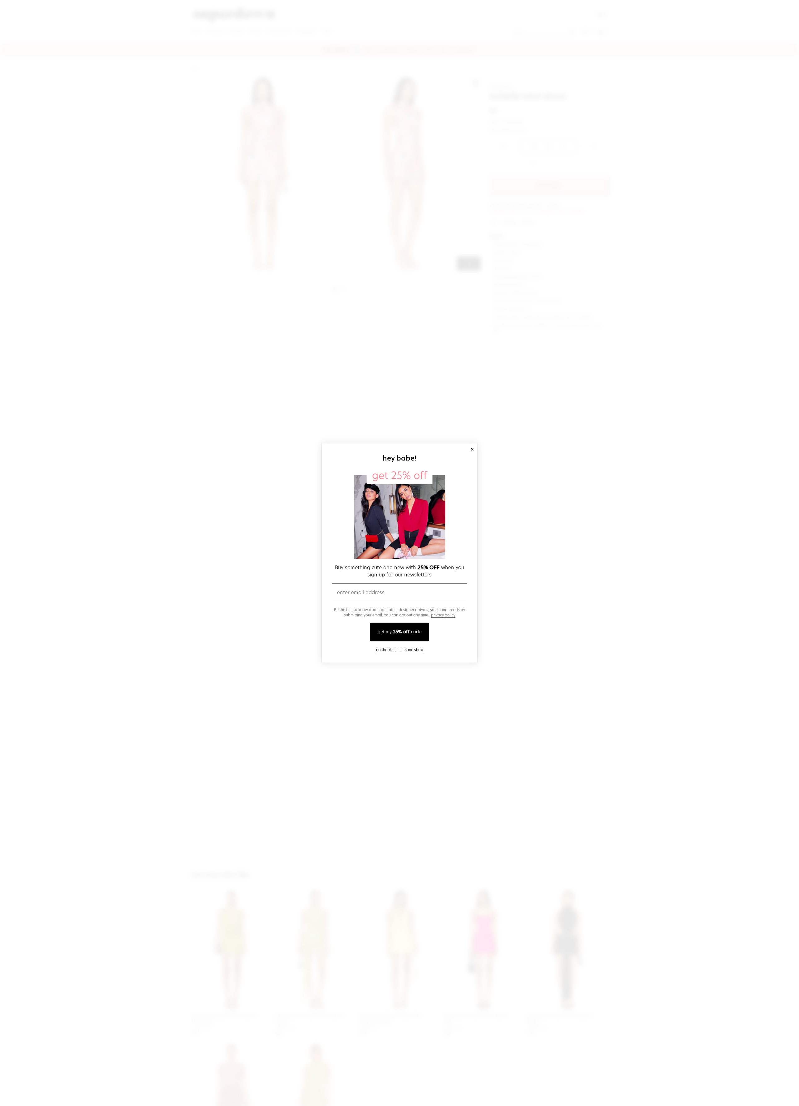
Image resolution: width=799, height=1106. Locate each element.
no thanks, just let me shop (399, 649)
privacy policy (443, 615)
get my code (399, 632)
